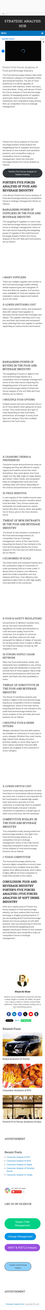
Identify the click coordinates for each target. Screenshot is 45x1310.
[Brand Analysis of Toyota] (22, 1044)
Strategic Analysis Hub (15, 1304)
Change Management (20, 1236)
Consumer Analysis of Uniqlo (19, 1175)
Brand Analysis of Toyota (16, 1058)
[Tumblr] (36, 1014)
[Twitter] (25, 1014)
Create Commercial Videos (18, 1266)
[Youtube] (31, 1014)
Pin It (17, 1020)
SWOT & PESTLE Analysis (22, 1247)
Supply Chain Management (22, 1223)
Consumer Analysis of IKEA (19, 1161)
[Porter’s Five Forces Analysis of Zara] (22, 1107)
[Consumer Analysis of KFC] (22, 1076)
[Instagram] (20, 1014)
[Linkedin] (14, 1014)
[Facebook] (9, 1014)
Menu (4, 33)
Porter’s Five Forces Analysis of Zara (22, 1121)
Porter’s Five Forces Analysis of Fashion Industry (22, 173)
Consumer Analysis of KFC (17, 1090)
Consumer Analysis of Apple (19, 1164)
